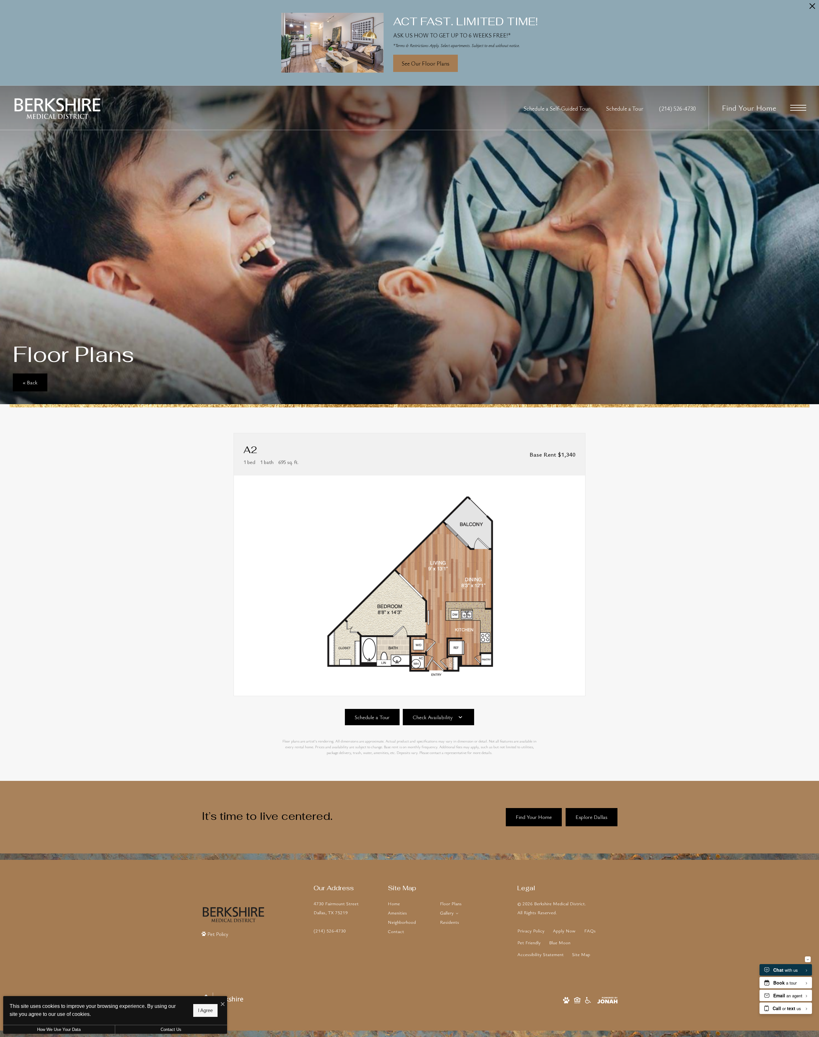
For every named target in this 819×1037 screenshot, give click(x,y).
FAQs (590, 931)
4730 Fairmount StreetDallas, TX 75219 (336, 907)
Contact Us (171, 1029)
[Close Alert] (812, 8)
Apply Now (564, 931)
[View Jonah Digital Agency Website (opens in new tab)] (607, 999)
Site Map (581, 954)
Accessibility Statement (540, 954)
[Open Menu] (798, 108)
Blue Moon (559, 942)
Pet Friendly (529, 942)
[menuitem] (409, 903)
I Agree (205, 1010)
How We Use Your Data (59, 1029)
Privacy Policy (531, 931)
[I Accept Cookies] (223, 1004)
